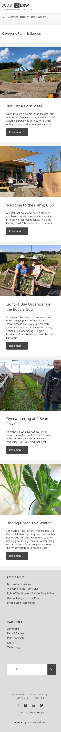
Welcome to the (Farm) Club (30, 205)
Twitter (39, 698)
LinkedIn (22, 698)
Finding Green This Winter (28, 522)
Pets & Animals (15, 638)
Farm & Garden (15, 633)
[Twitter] (41, 705)
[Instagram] (25, 705)
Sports (11, 642)
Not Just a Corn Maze (24, 105)
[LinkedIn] (33, 705)
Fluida (29, 722)
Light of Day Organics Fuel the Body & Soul (28, 307)
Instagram (37, 694)
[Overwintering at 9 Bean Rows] (30, 385)
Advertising (13, 628)
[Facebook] (18, 705)
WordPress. (41, 722)
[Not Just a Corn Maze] (30, 72)
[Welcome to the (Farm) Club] (30, 171)
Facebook (18, 694)
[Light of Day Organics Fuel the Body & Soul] (30, 270)
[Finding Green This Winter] (30, 489)
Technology (13, 647)
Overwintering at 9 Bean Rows (23, 598)
